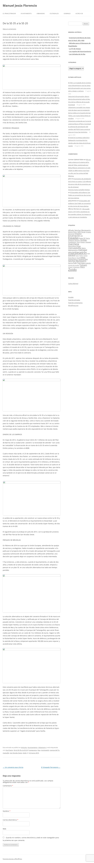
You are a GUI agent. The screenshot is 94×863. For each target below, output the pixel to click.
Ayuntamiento (26, 14)
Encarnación (74, 235)
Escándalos (54, 14)
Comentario (8, 786)
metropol (82, 250)
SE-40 (78, 258)
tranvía (88, 263)
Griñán (83, 240)
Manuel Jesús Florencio (20, 5)
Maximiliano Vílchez (74, 246)
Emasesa (78, 234)
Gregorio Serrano (74, 240)
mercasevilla (74, 247)
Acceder (71, 297)
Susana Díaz (83, 259)
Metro (84, 248)
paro (77, 255)
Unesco (70, 267)
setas (82, 257)
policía (85, 255)
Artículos (24, 747)
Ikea (38, 750)
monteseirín (45, 750)
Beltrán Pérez (72, 232)
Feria (88, 238)
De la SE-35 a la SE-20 (21, 750)
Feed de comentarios (75, 303)
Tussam (83, 265)
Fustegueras (32, 750)
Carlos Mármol (73, 283)
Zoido (25, 753)
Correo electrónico (10, 820)
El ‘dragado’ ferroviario (50, 767)
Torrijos (81, 262)
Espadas (73, 238)
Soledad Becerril (73, 259)
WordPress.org (73, 305)
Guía (78, 242)
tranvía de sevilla (73, 265)
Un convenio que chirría (13, 767)
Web (4, 829)
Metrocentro (73, 250)
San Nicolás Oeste (16, 753)
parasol (71, 255)
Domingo (67, 14)
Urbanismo (41, 14)
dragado (88, 232)
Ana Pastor (9, 750)
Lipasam (88, 242)
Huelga (82, 242)
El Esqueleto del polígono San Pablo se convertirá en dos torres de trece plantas (79, 195)
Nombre (6, 811)
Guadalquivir (72, 242)
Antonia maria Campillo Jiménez (79, 190)
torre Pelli (72, 263)
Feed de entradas (74, 300)
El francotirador (9, 14)
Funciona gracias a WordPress (12, 859)
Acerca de (79, 14)
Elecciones (71, 234)
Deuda (83, 232)
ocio (88, 253)
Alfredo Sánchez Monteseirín (79, 230)
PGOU (81, 255)
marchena (73, 244)
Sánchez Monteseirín (77, 261)
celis (79, 232)
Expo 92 (82, 238)
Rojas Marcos (72, 258)
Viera (82, 267)
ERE (82, 236)
